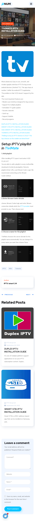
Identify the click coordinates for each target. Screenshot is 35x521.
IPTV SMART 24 (7, 23)
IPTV (4, 268)
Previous (9, 294)
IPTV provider (24, 206)
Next (28, 294)
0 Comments (7, 38)
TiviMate (12, 148)
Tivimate (18, 268)
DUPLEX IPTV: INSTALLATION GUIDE (15, 124)
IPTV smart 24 (8, 35)
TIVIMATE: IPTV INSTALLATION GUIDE (15, 133)
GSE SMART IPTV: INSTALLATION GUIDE (16, 130)
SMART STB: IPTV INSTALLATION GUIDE (16, 127)
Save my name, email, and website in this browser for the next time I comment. (17, 499)
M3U (10, 268)
